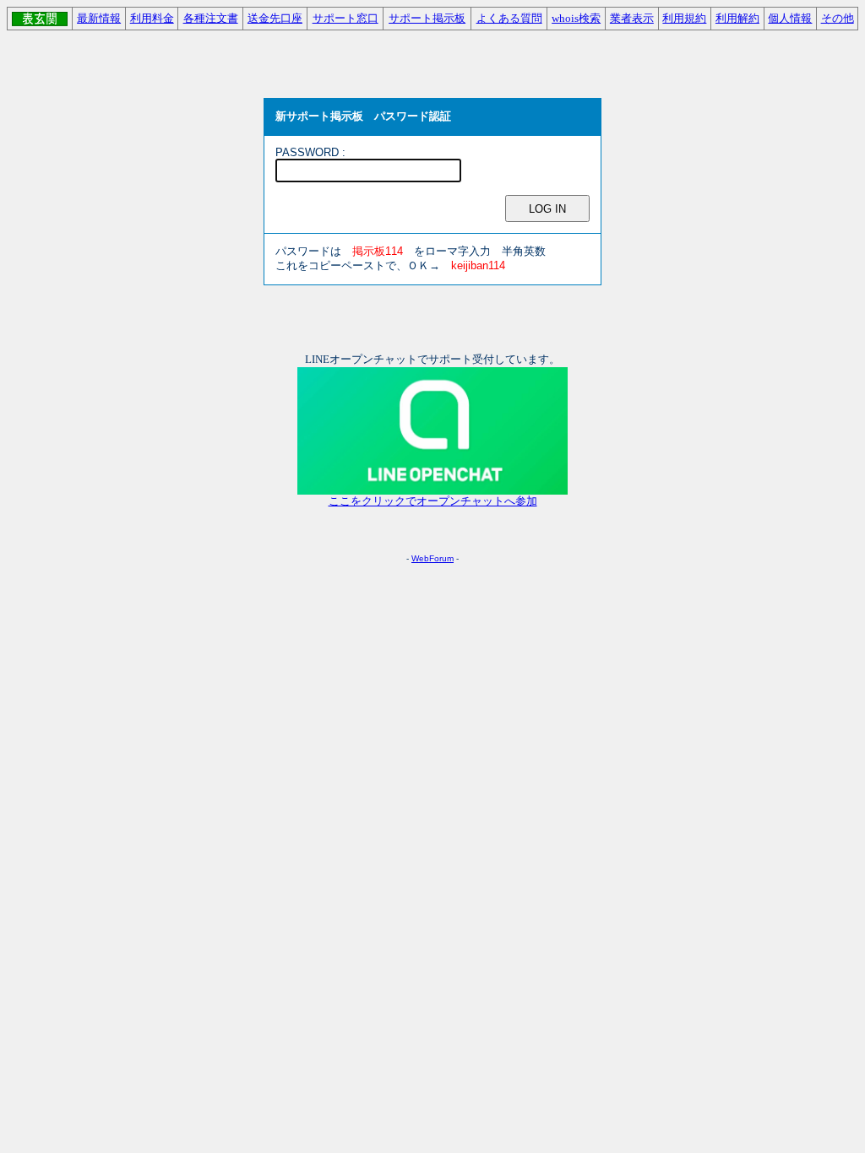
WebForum (432, 558)
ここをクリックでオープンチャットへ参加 (433, 501)
